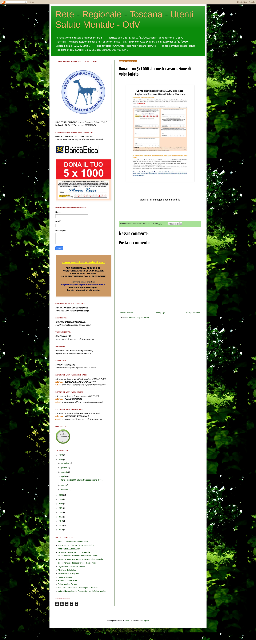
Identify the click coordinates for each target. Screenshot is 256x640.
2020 (61, 512)
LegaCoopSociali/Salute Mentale (71, 566)
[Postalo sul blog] (172, 223)
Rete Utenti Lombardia (67, 581)
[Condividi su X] (175, 223)
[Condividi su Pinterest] (180, 223)
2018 (61, 521)
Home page (160, 313)
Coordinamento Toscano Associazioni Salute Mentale (80, 559)
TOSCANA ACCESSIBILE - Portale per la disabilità (78, 588)
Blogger (145, 621)
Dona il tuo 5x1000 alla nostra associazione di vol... (82, 480)
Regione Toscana (65, 577)
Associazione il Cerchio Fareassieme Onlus (76, 545)
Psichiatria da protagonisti (69, 573)
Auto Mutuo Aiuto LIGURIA (69, 549)
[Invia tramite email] (169, 223)
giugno (64, 468)
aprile (63, 476)
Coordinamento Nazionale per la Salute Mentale (78, 556)
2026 (61, 455)
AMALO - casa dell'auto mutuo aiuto (73, 542)
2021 (61, 508)
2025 (61, 460)
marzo (64, 485)
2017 (61, 525)
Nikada (128, 621)
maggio (64, 472)
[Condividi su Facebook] (178, 223)
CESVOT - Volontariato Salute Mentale (74, 552)
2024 (61, 495)
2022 (61, 504)
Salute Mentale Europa (67, 584)
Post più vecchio (193, 313)
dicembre (65, 463)
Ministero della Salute (67, 570)
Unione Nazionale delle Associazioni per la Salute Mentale (82, 591)
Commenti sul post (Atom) (138, 318)
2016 (61, 530)
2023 (61, 499)
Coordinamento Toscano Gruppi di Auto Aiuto (77, 563)
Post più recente (126, 313)
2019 (61, 517)
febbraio (65, 490)
